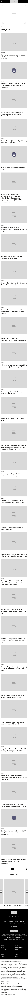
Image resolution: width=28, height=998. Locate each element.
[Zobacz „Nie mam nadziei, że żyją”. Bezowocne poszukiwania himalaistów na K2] (14, 214)
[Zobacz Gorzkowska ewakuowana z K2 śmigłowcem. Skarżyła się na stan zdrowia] (14, 297)
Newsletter (23, 924)
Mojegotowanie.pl (19, 947)
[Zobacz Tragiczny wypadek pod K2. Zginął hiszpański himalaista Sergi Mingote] (14, 487)
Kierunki (2, 81)
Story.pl (16, 956)
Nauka (2, 857)
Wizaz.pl (16, 954)
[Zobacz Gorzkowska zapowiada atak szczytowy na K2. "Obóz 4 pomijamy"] (14, 325)
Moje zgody (14, 926)
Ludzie (2, 138)
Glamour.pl (17, 945)
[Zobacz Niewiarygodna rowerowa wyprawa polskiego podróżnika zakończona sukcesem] (14, 42)
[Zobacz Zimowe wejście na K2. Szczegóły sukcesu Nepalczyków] (14, 379)
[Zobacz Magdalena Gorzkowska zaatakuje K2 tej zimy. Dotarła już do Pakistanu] (14, 736)
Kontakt (5, 921)
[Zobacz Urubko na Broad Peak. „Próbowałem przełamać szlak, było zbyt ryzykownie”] (14, 846)
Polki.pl (2, 952)
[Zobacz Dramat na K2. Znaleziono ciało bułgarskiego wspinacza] (14, 243)
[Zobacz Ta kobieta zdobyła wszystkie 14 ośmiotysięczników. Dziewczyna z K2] (14, 791)
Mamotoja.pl (4, 949)
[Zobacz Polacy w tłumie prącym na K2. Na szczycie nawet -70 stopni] (14, 709)
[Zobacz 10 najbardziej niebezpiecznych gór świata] (14, 154)
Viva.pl (2, 954)
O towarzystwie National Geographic (10, 924)
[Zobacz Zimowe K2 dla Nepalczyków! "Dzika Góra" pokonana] (14, 514)
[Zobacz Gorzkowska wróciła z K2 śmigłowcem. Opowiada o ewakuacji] (14, 270)
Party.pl (16, 949)
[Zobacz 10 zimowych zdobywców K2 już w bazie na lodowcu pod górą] (14, 461)
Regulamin (11, 921)
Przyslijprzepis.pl (18, 952)
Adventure (3, 52)
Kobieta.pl (3, 947)
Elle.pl (2, 945)
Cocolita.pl (3, 956)
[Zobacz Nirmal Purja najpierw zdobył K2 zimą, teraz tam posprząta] (14, 128)
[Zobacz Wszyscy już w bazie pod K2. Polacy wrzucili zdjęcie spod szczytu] (14, 682)
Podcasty (2, 109)
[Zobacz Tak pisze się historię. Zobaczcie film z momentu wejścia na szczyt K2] (14, 352)
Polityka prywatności (19, 921)
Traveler (2, 165)
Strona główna (3, 26)
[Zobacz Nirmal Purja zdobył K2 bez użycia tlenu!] (14, 405)
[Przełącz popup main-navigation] (1, 1)
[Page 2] (22, 869)
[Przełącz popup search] (26, 1)
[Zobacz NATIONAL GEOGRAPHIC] (14, 891)
